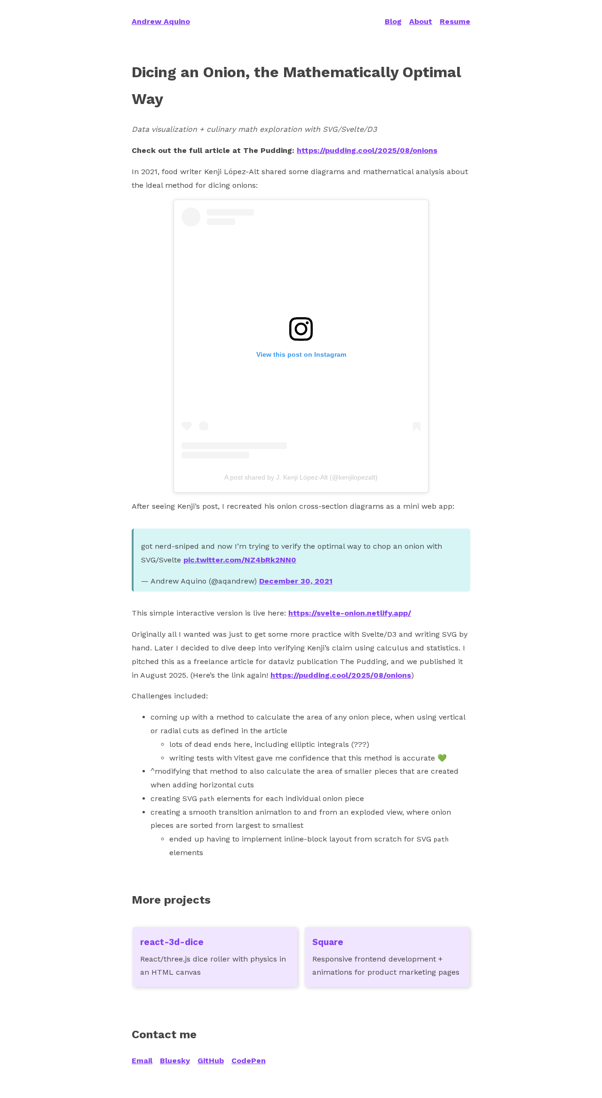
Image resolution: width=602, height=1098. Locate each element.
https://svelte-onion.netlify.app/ (349, 613)
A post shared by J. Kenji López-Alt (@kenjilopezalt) (301, 477)
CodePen (248, 1060)
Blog (393, 21)
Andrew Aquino (161, 21)
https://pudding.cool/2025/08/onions (367, 150)
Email (142, 1060)
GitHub (211, 1060)
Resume (455, 21)
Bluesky (175, 1060)
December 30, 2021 (296, 581)
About (420, 21)
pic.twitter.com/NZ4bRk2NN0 (239, 559)
